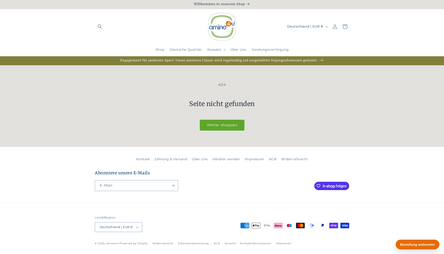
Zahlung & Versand (170, 159)
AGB (273, 159)
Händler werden (226, 159)
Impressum (254, 159)
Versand (230, 243)
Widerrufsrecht (294, 159)
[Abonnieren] (173, 185)
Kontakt (143, 159)
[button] (100, 27)
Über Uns (200, 159)
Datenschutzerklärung (193, 243)
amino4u (112, 243)
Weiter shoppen (222, 125)
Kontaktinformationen (255, 243)
